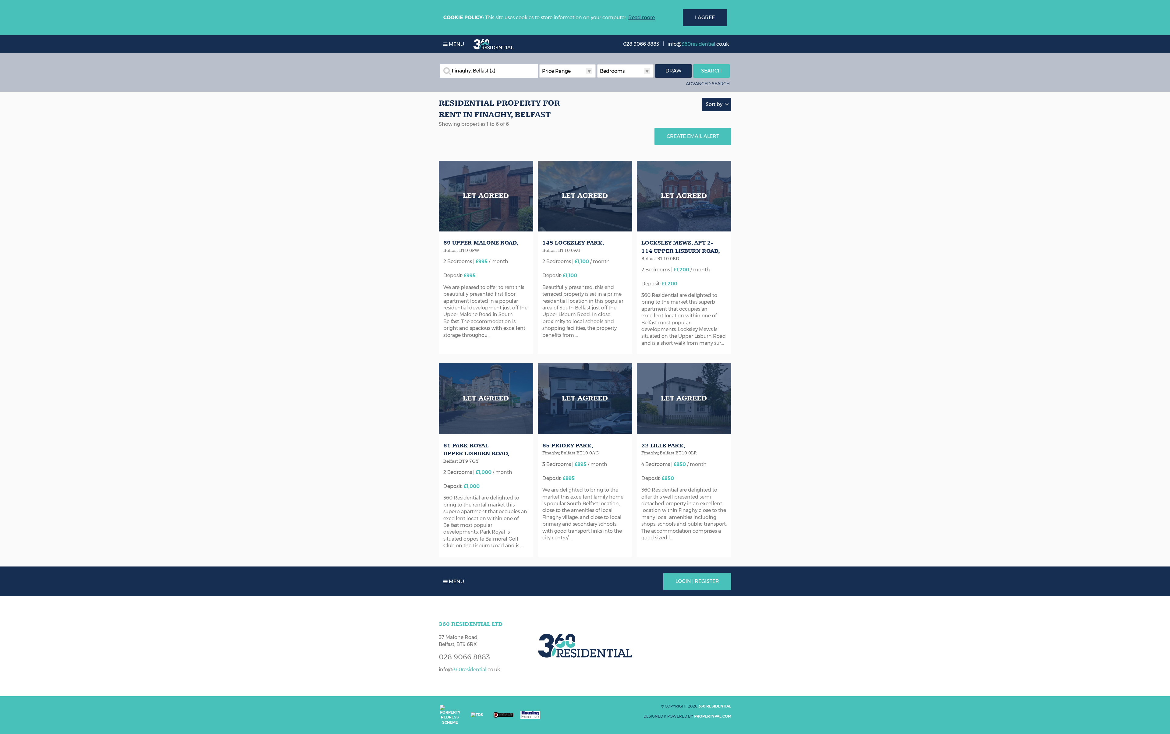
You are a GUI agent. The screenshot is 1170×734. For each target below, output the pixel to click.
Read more (641, 17)
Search (711, 71)
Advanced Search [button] (708, 83)
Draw (673, 71)
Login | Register (697, 581)
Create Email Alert (693, 136)
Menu (456, 44)
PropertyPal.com (712, 716)
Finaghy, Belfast (473, 71)
